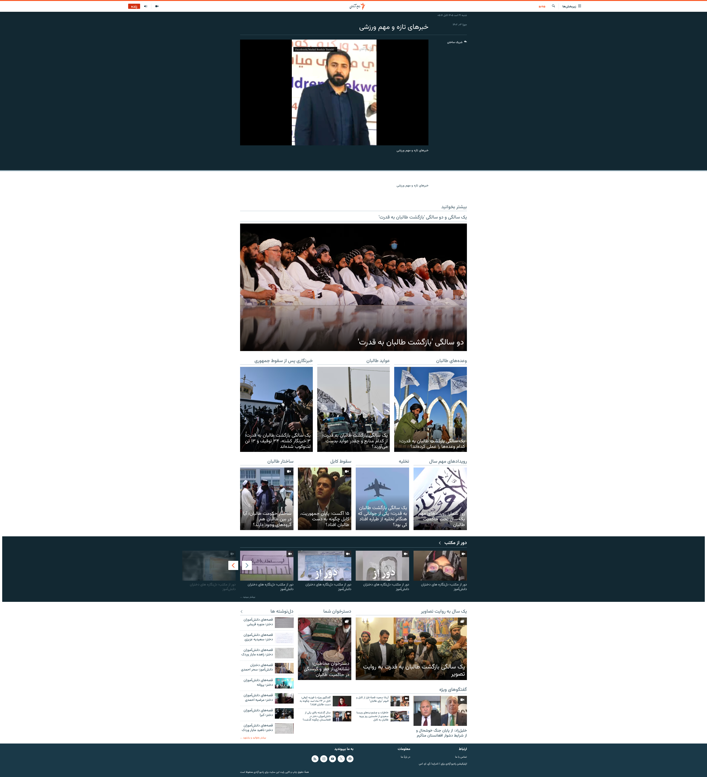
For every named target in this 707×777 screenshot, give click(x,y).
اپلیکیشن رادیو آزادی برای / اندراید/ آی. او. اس (443, 764)
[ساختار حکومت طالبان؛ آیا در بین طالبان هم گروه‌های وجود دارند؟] (266, 499)
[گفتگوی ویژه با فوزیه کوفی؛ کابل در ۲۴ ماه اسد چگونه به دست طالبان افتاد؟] (342, 701)
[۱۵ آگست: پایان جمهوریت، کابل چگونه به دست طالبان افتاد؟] (324, 499)
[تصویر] (156, 6)
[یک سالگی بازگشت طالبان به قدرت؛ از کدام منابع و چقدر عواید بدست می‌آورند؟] (353, 409)
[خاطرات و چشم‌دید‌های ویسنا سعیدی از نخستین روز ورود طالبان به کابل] (400, 716)
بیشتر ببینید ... (247, 597)
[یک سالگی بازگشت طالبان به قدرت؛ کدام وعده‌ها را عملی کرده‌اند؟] (430, 409)
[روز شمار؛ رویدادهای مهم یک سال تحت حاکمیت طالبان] (440, 499)
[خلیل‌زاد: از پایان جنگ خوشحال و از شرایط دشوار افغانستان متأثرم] (440, 711)
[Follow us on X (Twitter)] (341, 758)
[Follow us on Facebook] (350, 758)
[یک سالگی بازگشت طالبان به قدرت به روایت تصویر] (411, 648)
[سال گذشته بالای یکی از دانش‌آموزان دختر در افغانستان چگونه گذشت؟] (342, 716)
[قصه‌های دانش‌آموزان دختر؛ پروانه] (284, 683)
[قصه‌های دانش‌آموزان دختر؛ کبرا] (284, 713)
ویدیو (542, 6)
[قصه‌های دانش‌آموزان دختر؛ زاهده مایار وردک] (284, 653)
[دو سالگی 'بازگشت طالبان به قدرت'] (353, 287)
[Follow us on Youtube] (332, 758)
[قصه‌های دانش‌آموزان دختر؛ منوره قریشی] (284, 622)
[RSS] (315, 758)
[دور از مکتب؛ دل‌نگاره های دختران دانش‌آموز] (440, 566)
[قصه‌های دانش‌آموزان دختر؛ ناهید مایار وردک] (284, 728)
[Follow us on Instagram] (323, 758)
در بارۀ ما (405, 757)
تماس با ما (461, 757)
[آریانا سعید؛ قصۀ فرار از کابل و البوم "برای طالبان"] (400, 701)
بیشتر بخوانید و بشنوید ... (253, 737)
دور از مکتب (455, 543)
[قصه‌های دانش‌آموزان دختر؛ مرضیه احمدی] (284, 698)
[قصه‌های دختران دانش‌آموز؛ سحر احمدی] (284, 668)
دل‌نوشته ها (281, 612)
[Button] (457, 43)
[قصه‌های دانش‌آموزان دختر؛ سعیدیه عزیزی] (284, 638)
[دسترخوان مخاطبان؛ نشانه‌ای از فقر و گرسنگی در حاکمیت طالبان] (324, 648)
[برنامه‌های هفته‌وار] (145, 6)
